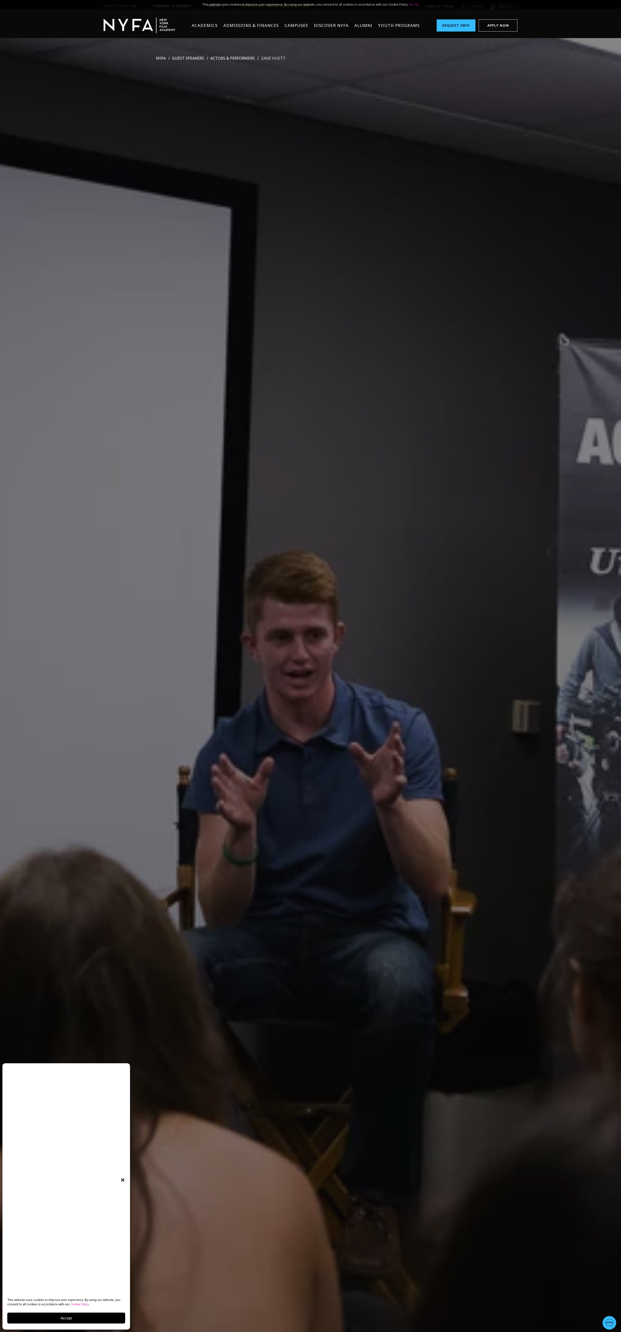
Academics (205, 25)
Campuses (296, 25)
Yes (411, 4)
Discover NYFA (331, 25)
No (417, 4)
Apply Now (498, 25)
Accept (66, 1318)
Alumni (363, 25)
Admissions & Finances (251, 25)
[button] (122, 1180)
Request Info (456, 25)
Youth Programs (399, 25)
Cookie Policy (79, 1304)
